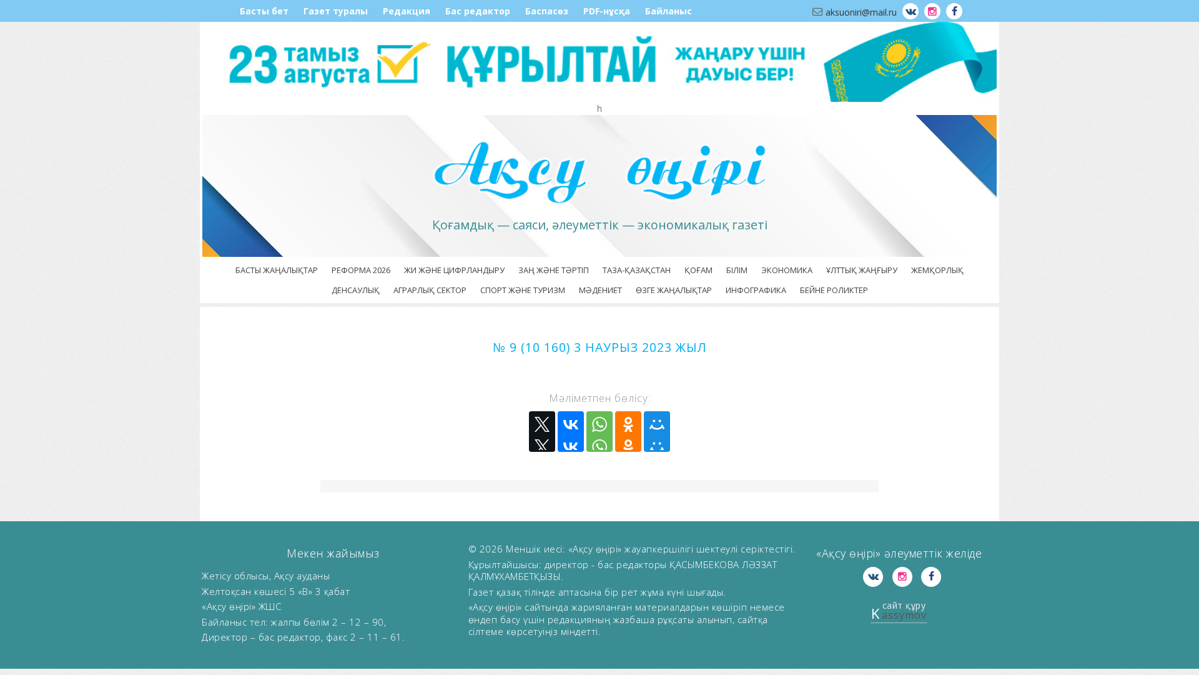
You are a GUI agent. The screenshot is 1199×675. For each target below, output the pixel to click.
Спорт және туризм (522, 290)
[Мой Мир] (657, 431)
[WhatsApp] (599, 431)
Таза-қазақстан (637, 270)
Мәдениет (600, 290)
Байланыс (668, 11)
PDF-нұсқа (606, 11)
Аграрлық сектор (429, 290)
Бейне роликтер (834, 290)
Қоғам (698, 270)
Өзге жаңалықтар (674, 290)
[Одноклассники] (628, 431)
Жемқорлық (937, 270)
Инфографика (756, 290)
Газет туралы (335, 11)
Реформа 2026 (361, 270)
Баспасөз (546, 11)
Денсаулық (356, 290)
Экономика (786, 270)
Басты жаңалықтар (276, 270)
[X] (542, 431)
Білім (737, 270)
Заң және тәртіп (553, 270)
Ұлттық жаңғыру (861, 270)
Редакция (406, 11)
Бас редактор (477, 11)
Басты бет (264, 11)
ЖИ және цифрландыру (454, 270)
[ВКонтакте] (571, 431)
